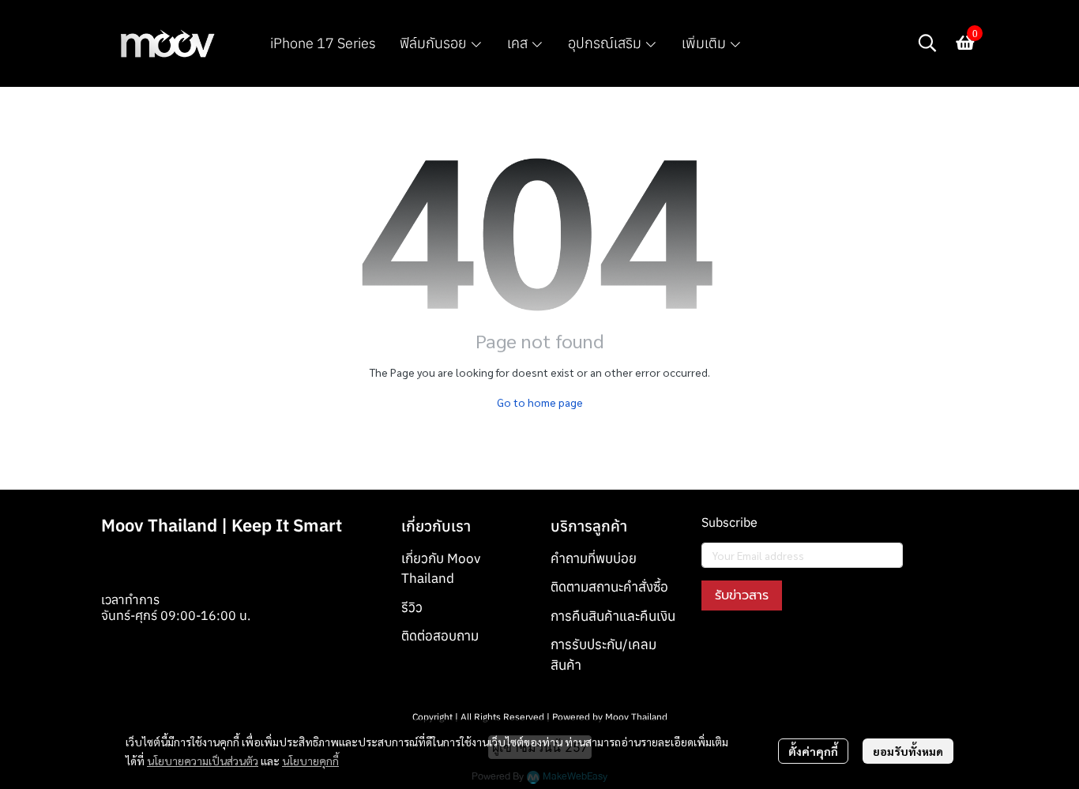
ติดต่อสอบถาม (440, 635)
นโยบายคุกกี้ (310, 760)
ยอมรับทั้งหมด (908, 751)
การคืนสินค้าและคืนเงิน (613, 616)
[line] (799, 646)
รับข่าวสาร (742, 595)
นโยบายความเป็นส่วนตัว (202, 760)
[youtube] (771, 646)
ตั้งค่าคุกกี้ (813, 751)
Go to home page (540, 402)
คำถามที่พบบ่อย (594, 558)
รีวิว (412, 607)
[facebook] (714, 646)
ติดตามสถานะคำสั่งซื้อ (609, 587)
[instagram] (742, 646)
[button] (927, 42)
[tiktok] (827, 646)
